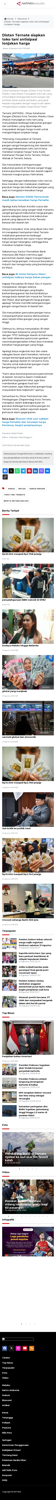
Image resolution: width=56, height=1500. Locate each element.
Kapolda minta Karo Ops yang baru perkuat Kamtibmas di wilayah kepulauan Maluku (35, 956)
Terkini (6, 1357)
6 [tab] (30, 1216)
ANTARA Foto (9, 1470)
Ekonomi (22, 19)
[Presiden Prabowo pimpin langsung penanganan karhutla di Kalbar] (9, 1083)
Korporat (7, 1475)
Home (10, 19)
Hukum (6, 1395)
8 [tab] (38, 1216)
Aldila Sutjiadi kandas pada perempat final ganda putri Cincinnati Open (33, 970)
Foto (5, 1125)
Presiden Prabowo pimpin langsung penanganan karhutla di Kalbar (33, 1082)
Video (5, 1172)
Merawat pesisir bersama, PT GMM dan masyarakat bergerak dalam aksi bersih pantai (35, 1000)
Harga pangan (37, 489)
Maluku (6, 1385)
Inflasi (22, 489)
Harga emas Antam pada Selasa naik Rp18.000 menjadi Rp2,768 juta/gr (23, 552)
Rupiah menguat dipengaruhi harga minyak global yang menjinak (27, 690)
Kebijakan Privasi (11, 1450)
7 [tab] (34, 1216)
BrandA (6, 1465)
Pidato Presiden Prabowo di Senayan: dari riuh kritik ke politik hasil (26, 827)
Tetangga (7, 1417)
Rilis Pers (7, 1432)
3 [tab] (28, 1168)
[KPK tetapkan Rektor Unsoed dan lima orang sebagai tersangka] (9, 1096)
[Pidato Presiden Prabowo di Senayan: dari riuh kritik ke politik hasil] (28, 809)
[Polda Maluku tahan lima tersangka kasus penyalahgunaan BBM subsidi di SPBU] (28, 580)
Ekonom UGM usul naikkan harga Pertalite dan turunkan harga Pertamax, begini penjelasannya (25, 422)
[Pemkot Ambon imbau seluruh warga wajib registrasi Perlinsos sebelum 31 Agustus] (9, 943)
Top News (8, 1013)
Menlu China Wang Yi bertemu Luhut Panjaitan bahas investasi (23, 1055)
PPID (4, 1480)
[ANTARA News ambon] (30, 4)
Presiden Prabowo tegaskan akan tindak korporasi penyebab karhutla (34, 1068)
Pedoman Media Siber (14, 1460)
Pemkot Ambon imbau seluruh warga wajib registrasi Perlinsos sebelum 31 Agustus (35, 942)
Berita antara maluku (16, 501)
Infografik (8, 1219)
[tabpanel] (28, 1149)
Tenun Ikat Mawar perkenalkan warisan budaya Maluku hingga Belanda (25, 644)
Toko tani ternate (14, 495)
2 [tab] (23, 1168)
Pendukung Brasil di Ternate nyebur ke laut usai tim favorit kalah (26, 1157)
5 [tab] (36, 1168)
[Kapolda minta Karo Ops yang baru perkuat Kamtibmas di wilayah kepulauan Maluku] (9, 957)
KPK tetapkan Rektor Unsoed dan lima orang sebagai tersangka (35, 1095)
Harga (11, 489)
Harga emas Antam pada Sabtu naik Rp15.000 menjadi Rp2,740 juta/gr (23, 873)
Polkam (6, 1422)
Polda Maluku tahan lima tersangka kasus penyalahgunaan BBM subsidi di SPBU (26, 598)
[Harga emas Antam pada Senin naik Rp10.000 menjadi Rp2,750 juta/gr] (28, 763)
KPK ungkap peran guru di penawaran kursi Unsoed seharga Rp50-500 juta (27, 918)
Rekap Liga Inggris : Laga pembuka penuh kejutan (23, 1313)
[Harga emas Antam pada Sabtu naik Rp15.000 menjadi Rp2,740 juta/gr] (28, 855)
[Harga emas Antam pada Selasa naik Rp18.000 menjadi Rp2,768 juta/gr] (28, 535)
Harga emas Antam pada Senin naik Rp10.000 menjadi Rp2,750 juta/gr (23, 781)
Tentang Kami (10, 1455)
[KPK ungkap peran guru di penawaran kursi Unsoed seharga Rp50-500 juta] (28, 900)
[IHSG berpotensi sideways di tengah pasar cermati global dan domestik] (28, 718)
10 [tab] (47, 1216)
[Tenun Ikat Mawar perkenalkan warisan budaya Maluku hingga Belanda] (28, 626)
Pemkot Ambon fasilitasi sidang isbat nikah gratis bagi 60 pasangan (26, 1204)
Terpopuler (9, 931)
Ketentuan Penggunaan (15, 1445)
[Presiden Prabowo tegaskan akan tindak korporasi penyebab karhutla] (9, 1069)
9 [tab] (43, 1216)
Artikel (5, 1405)
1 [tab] (19, 1168)
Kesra (5, 1412)
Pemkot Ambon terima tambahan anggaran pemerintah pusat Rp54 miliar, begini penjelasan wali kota (35, 985)
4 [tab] (32, 1168)
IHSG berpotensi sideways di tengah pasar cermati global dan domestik (27, 735)
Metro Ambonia (10, 1390)
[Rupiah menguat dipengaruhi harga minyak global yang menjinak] (28, 672)
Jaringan (6, 1440)
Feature (6, 1427)
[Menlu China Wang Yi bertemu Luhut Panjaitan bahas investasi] (28, 1037)
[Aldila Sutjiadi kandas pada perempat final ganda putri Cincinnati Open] (9, 971)
